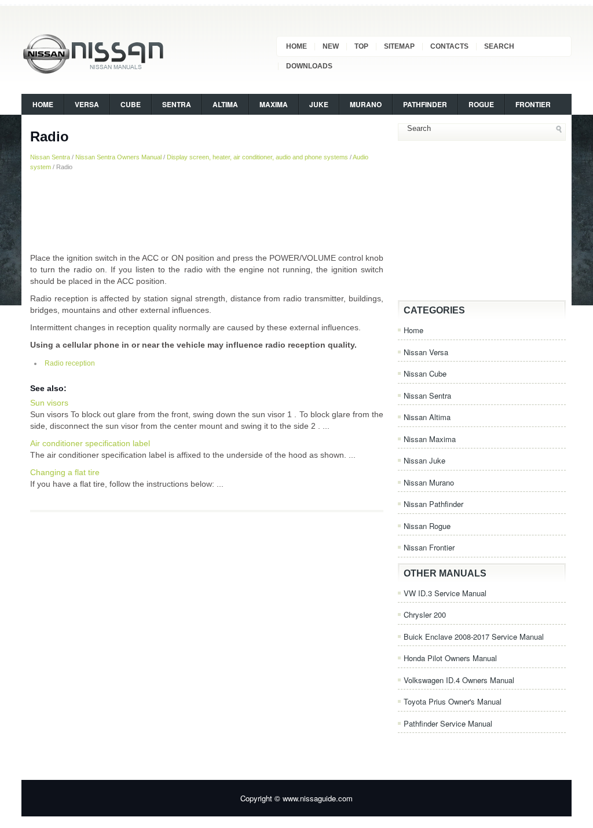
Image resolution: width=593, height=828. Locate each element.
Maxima (273, 104)
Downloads (309, 66)
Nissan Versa (426, 352)
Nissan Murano (429, 482)
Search (499, 46)
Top (361, 46)
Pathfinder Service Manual (448, 723)
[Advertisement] (206, 211)
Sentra (176, 104)
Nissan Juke (424, 460)
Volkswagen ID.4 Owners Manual (459, 679)
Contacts (449, 46)
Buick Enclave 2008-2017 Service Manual (474, 636)
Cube (130, 104)
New (331, 46)
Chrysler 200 (425, 614)
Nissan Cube (425, 373)
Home (296, 46)
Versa (87, 104)
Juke (318, 104)
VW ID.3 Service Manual (445, 593)
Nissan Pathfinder (433, 503)
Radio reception (70, 363)
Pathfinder (425, 104)
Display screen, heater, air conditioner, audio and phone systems (257, 157)
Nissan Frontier (429, 547)
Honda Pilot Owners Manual (450, 657)
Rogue (481, 104)
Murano (366, 104)
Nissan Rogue (427, 525)
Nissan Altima (427, 416)
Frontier (533, 104)
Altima (225, 104)
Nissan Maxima (430, 438)
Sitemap (399, 46)
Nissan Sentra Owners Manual (118, 157)
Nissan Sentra (50, 157)
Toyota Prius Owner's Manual (453, 701)
